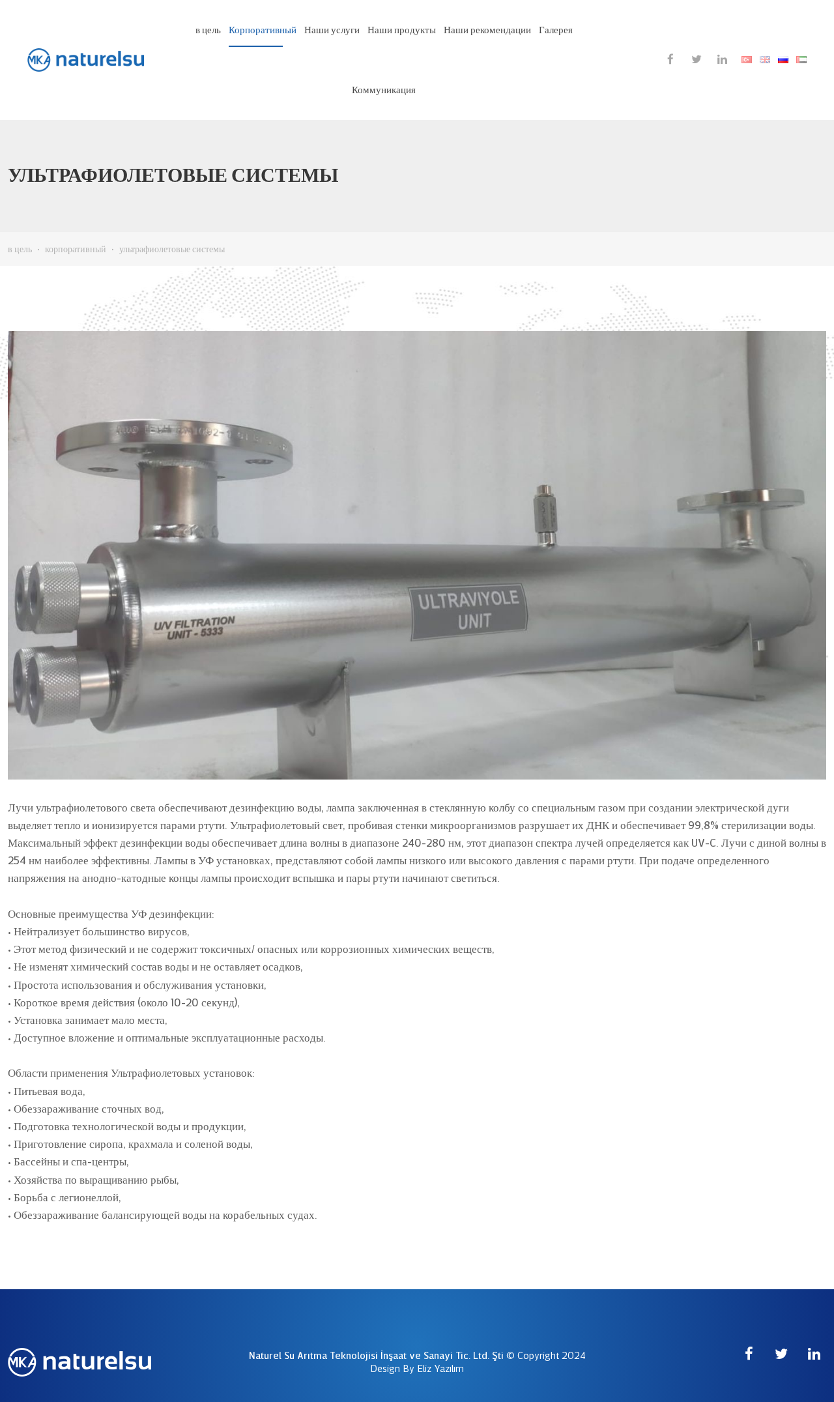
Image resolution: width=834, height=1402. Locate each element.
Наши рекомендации (487, 30)
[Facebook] (670, 58)
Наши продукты (401, 30)
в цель (208, 30)
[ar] (801, 59)
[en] (765, 59)
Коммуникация (384, 90)
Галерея (556, 30)
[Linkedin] (722, 58)
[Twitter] (696, 58)
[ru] (783, 59)
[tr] (746, 59)
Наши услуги (332, 30)
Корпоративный (262, 30)
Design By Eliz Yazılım (417, 1369)
